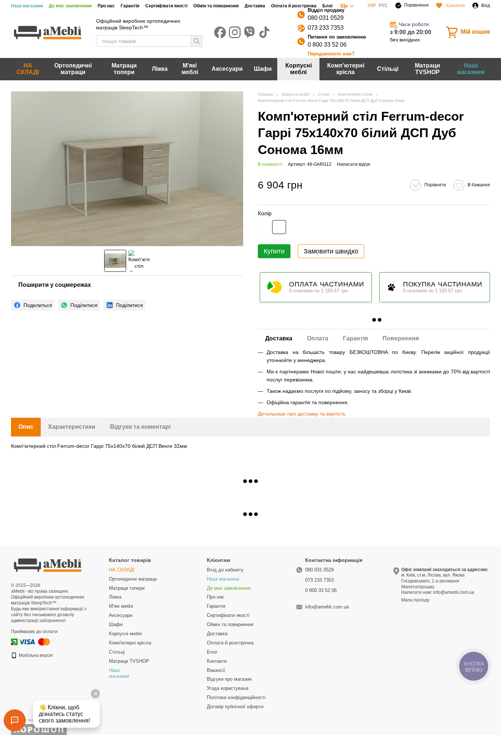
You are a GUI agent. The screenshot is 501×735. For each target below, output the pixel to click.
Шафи (263, 69)
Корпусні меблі (298, 68)
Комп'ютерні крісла (345, 68)
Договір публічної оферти (235, 706)
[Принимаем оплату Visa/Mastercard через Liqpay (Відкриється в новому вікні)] (35, 641)
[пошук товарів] (196, 41)
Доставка (255, 5)
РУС (383, 5)
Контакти (217, 661)
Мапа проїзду (415, 600)
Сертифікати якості (166, 5)
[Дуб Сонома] (279, 227)
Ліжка (160, 69)
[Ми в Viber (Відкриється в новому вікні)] (249, 32)
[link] (32, 305)
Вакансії (216, 670)
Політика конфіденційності (236, 697)
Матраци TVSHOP (427, 68)
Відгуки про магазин (229, 679)
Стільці (387, 69)
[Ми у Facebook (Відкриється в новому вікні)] (220, 32)
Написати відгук (353, 164)
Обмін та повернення (216, 5)
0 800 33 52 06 (327, 44)
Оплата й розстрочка (294, 5)
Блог (327, 5)
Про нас (106, 5)
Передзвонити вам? (331, 53)
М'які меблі (190, 68)
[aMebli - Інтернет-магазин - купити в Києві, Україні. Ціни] (47, 564)
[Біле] (265, 227)
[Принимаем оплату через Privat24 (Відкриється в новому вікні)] (14, 641)
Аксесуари (227, 69)
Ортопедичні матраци (73, 68)
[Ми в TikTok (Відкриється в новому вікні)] (264, 32)
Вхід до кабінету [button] (225, 570)
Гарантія (130, 5)
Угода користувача (227, 688)
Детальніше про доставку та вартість (301, 414)
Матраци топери (124, 68)
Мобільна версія (35, 655)
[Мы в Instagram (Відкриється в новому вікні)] (235, 32)
